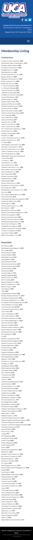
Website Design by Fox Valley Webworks (12, 534)
